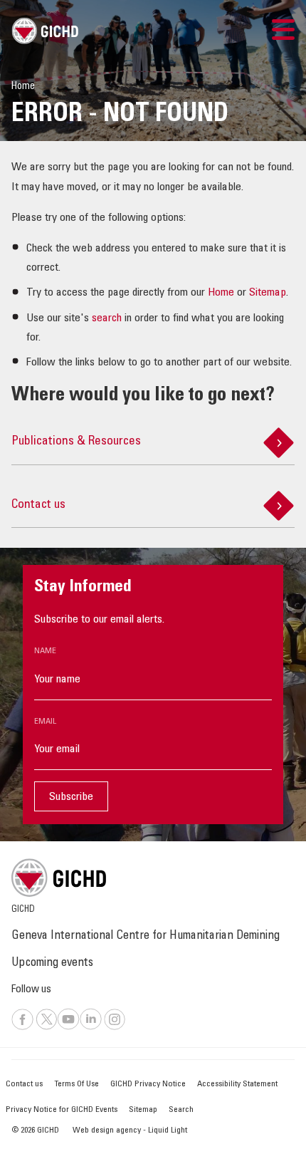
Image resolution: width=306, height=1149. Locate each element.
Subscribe (71, 797)
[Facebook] (22, 1028)
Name (45, 651)
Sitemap (267, 292)
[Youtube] (68, 1028)
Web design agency (108, 1130)
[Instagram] (115, 1028)
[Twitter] (47, 1028)
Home (221, 292)
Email (45, 721)
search (107, 318)
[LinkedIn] (91, 1028)
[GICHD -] (44, 30)
